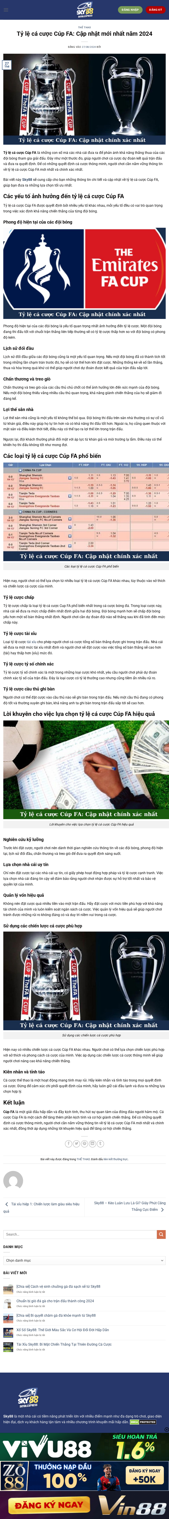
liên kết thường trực (116, 1159)
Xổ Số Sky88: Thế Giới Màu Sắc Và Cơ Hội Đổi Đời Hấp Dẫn (63, 1330)
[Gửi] (161, 1234)
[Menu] (6, 9)
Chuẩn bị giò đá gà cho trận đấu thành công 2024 (55, 1301)
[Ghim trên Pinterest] (84, 1143)
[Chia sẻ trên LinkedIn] (92, 1143)
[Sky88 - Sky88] (84, 10)
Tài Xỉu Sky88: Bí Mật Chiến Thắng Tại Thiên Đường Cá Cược (64, 1344)
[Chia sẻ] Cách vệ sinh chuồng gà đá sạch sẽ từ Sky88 (58, 1286)
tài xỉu (31, 642)
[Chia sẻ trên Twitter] (76, 1143)
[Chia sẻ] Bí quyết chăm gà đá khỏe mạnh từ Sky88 (56, 1315)
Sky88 (27, 180)
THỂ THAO (84, 27)
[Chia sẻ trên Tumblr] (100, 1143)
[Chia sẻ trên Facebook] (68, 1143)
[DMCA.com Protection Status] (142, 1422)
